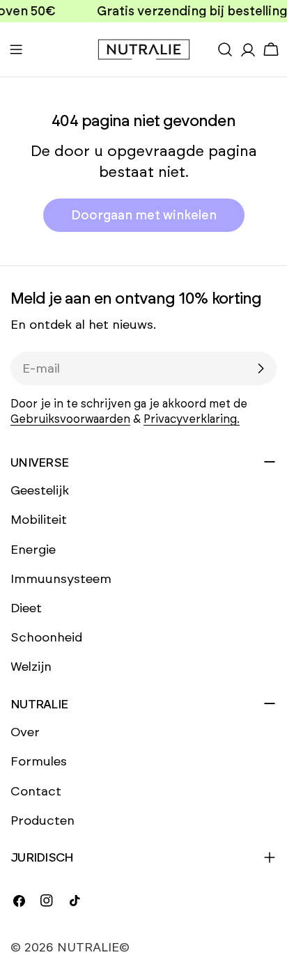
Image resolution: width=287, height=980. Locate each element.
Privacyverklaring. (192, 419)
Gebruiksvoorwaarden (70, 419)
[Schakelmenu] (16, 49)
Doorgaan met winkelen (144, 215)
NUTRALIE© (93, 947)
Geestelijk (39, 490)
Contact (35, 791)
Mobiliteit (38, 519)
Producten (42, 820)
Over (25, 732)
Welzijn (31, 666)
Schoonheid (46, 637)
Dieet (26, 608)
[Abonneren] (260, 368)
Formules (38, 761)
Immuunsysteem (60, 578)
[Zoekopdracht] (225, 49)
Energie (33, 549)
